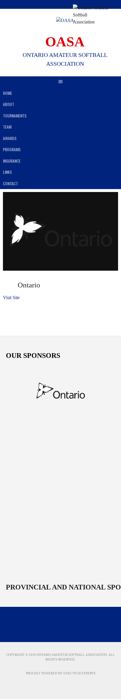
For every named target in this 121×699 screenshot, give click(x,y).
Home (7, 93)
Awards (9, 138)
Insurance (12, 161)
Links (7, 172)
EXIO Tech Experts (79, 673)
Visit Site (11, 297)
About (8, 104)
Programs (12, 149)
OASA (65, 41)
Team (7, 127)
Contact (10, 183)
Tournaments (14, 115)
